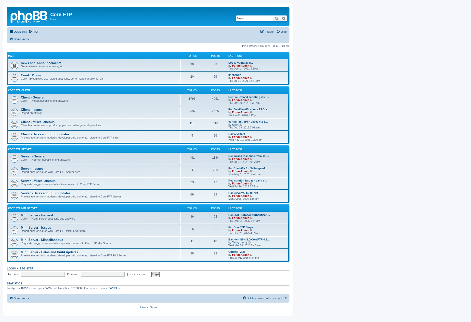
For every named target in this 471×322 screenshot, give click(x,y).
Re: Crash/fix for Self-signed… (248, 168)
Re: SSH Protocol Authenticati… (249, 214)
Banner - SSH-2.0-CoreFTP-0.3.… (249, 239)
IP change (234, 74)
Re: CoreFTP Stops (240, 227)
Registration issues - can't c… (247, 180)
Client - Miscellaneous (37, 122)
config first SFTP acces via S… (248, 121)
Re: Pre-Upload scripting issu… (248, 97)
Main (11, 56)
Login (11, 268)
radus (235, 124)
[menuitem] (33, 32)
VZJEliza (114, 288)
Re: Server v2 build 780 (243, 192)
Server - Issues (32, 168)
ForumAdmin (240, 65)
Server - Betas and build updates (45, 193)
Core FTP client (19, 90)
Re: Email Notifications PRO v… (249, 109)
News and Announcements (41, 63)
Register (26, 268)
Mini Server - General (37, 215)
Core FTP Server (20, 149)
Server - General (33, 156)
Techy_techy (240, 242)
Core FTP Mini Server (23, 208)
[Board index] (29, 16)
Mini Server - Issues (36, 227)
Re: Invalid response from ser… (248, 155)
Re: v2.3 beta (236, 133)
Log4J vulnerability (240, 62)
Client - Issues (31, 110)
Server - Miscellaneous (38, 181)
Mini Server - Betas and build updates (49, 252)
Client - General (32, 97)
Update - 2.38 (236, 251)
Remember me (138, 274)
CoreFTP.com (31, 75)
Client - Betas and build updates (45, 134)
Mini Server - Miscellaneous (42, 240)
